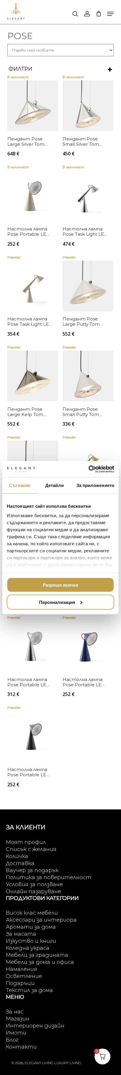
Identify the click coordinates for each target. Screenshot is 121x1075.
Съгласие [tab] (19, 485)
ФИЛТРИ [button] (20, 69)
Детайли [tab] (54, 485)
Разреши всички (60, 584)
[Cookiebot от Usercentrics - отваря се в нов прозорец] (88, 469)
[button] (110, 14)
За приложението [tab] (95, 485)
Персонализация (57, 602)
